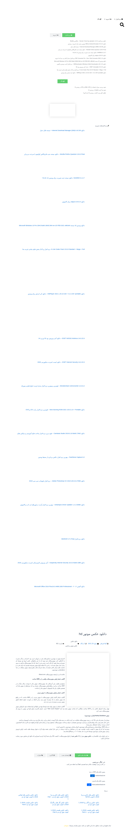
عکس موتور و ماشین (71, 646)
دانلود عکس (74, 641)
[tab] (68, 35)
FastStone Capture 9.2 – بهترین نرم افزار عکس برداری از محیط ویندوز (61, 457)
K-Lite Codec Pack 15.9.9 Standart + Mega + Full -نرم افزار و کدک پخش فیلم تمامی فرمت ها (81, 70)
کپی (92, 775)
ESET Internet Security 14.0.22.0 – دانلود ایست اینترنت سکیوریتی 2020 (61, 362)
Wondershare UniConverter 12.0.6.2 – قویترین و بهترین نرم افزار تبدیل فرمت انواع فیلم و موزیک (53, 386)
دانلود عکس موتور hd (92, 634)
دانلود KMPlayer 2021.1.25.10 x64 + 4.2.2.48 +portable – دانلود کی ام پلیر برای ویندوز (83, 72)
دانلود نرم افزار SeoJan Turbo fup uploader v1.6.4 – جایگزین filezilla (88, 41)
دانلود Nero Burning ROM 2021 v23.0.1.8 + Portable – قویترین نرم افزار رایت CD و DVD (55, 410)
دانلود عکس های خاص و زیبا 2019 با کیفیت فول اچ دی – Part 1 (58, 797)
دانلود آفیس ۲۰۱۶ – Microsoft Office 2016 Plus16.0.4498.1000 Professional (59, 586)
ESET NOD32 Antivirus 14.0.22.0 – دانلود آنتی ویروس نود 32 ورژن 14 (61, 338)
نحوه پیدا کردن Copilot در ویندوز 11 (97, 90)
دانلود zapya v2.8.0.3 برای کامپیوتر (97, 55)
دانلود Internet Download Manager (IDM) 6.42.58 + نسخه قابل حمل (88, 46)
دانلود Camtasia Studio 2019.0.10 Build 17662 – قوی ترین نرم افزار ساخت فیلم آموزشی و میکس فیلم (51, 433)
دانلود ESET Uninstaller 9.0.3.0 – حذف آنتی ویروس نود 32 (91, 67)
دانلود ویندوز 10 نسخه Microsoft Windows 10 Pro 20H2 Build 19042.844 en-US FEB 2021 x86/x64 (80, 61)
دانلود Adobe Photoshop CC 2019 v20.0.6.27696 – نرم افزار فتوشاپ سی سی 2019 (57, 481)
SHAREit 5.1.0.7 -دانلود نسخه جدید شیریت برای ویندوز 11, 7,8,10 (89, 52)
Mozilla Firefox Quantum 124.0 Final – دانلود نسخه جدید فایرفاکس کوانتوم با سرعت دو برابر (82, 49)
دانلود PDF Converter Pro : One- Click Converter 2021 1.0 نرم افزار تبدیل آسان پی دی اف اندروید (80, 58)
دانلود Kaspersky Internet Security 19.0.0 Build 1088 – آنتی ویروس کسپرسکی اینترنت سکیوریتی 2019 (51, 563)
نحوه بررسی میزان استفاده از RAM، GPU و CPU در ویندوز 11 (90, 87)
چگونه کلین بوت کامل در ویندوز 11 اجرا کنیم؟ (94, 93)
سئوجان (66, 825)
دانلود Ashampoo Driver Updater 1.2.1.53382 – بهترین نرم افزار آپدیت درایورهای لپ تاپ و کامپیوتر (52, 505)
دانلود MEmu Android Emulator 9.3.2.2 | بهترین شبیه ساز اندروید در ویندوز (87, 44)
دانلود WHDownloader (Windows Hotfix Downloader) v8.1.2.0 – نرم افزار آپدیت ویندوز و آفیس (81, 64)
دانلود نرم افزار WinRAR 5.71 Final (73, 539)
